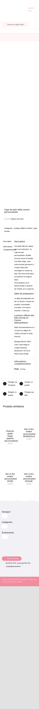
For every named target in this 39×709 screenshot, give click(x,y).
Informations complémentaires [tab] (7, 248)
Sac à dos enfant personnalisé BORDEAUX (29, 432)
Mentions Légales (16, 581)
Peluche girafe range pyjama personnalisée (11, 436)
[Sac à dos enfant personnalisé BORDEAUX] (29, 412)
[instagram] (33, 585)
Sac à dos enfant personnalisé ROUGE (29, 477)
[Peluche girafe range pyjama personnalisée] (10, 412)
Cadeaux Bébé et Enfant (23, 228)
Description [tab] (7, 241)
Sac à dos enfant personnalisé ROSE (10, 477)
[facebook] (29, 585)
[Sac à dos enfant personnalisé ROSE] (10, 455)
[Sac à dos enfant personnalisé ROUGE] (29, 455)
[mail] (36, 585)
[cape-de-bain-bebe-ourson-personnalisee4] (19, 125)
